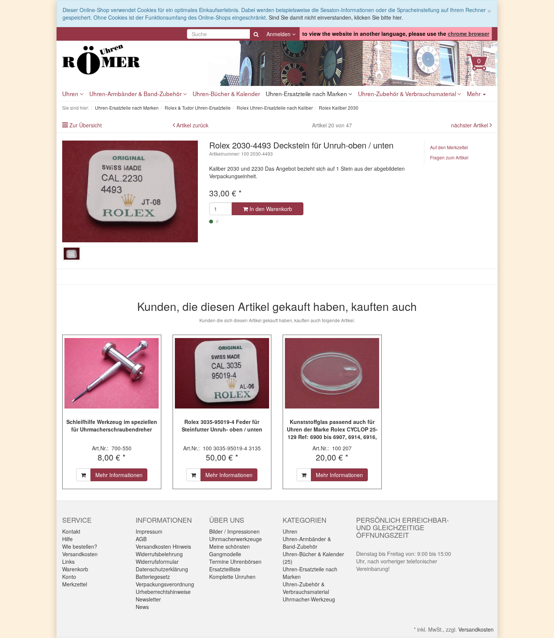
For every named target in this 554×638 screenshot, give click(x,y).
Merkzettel (74, 584)
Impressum (149, 531)
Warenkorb (75, 569)
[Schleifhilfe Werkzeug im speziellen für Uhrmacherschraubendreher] (111, 373)
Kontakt (71, 531)
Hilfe (67, 539)
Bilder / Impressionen (234, 531)
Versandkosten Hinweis (163, 546)
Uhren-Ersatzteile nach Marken (307, 93)
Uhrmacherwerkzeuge (235, 539)
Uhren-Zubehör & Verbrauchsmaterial (408, 93)
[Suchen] (256, 34)
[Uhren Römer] (130, 59)
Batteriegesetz (153, 576)
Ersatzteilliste (224, 569)
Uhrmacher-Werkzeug (309, 599)
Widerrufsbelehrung (159, 554)
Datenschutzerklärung (162, 569)
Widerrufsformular (157, 561)
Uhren (71, 93)
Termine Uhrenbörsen (235, 561)
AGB (141, 539)
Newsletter (148, 599)
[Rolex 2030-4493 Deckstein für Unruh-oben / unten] (130, 191)
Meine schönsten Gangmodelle (229, 550)
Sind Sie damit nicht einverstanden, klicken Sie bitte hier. (336, 17)
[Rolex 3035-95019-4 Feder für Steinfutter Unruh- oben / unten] (222, 373)
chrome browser (468, 33)
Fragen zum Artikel (449, 157)
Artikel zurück (192, 125)
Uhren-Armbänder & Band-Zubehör (136, 93)
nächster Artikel (470, 125)
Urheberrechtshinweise (163, 591)
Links (68, 561)
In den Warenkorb (270, 209)
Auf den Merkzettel (449, 147)
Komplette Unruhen (232, 576)
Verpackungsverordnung (165, 584)
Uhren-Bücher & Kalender (226, 93)
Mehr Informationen (118, 475)
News (142, 606)
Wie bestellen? (79, 546)
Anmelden (279, 34)
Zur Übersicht (85, 125)
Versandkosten (80, 554)
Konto (69, 576)
